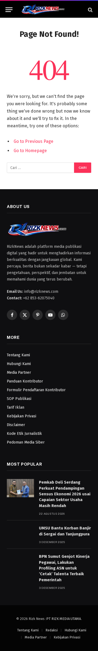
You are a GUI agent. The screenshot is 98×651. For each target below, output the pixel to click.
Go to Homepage (30, 150)
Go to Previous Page (33, 141)
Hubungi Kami (19, 363)
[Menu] (9, 10)
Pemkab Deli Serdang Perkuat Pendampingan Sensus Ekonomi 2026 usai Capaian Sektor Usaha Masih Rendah (64, 494)
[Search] (90, 10)
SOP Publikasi (19, 398)
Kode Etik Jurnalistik (24, 433)
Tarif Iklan (15, 407)
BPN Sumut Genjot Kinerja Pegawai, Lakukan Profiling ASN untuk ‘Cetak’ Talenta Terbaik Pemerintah (64, 568)
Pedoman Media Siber (26, 442)
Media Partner (19, 372)
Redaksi (51, 630)
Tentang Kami (18, 355)
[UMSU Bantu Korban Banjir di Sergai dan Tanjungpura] (20, 534)
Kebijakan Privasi (21, 416)
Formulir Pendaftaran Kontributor (36, 390)
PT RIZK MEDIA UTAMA (63, 619)
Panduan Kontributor (25, 381)
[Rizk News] (52, 10)
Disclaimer (16, 425)
